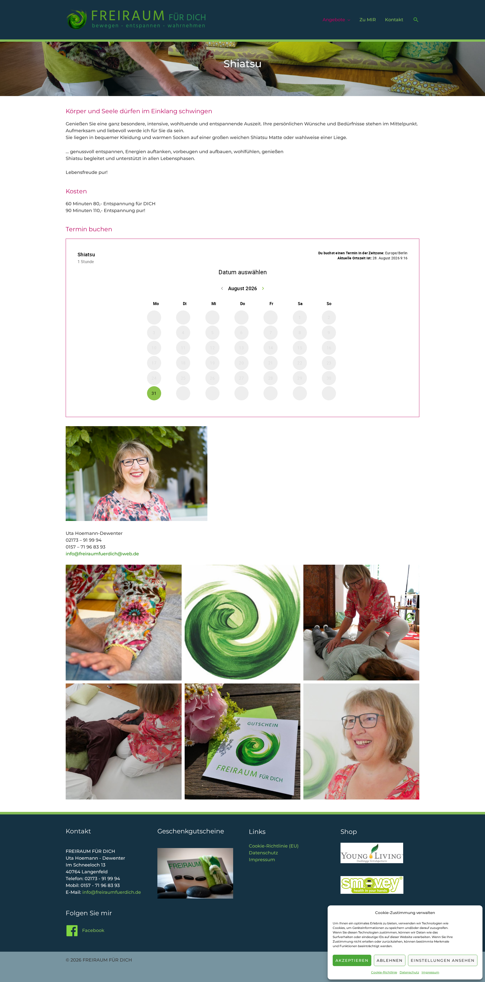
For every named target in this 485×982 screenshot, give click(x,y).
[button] (416, 19)
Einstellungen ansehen (443, 960)
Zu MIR (367, 19)
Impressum (430, 972)
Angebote (334, 19)
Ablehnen (390, 960)
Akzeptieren (352, 960)
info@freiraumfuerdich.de (111, 892)
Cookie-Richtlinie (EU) (274, 846)
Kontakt (394, 19)
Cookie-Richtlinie (384, 972)
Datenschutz (409, 972)
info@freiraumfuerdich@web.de (102, 554)
